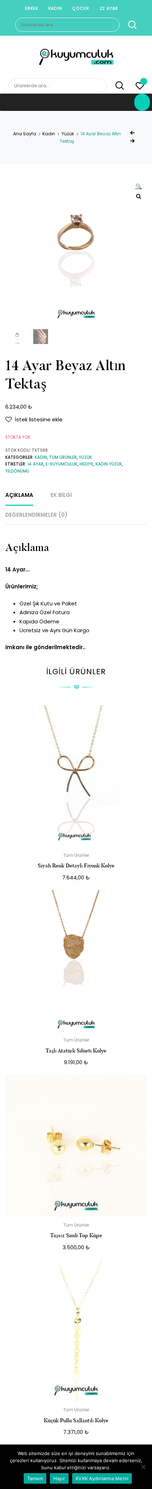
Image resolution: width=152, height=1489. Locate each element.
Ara (129, 25)
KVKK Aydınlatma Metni (102, 1478)
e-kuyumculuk (61, 464)
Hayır (59, 1478)
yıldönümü (17, 471)
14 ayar (35, 464)
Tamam (35, 1478)
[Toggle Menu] (142, 102)
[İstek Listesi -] (140, 86)
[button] (138, 187)
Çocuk (80, 8)
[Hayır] (143, 1466)
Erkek (31, 8)
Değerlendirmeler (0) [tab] (36, 514)
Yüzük (68, 134)
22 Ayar (109, 8)
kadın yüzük (108, 464)
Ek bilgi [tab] (61, 495)
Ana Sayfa (24, 134)
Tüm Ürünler (63, 457)
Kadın (55, 8)
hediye (86, 464)
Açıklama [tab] (19, 495)
